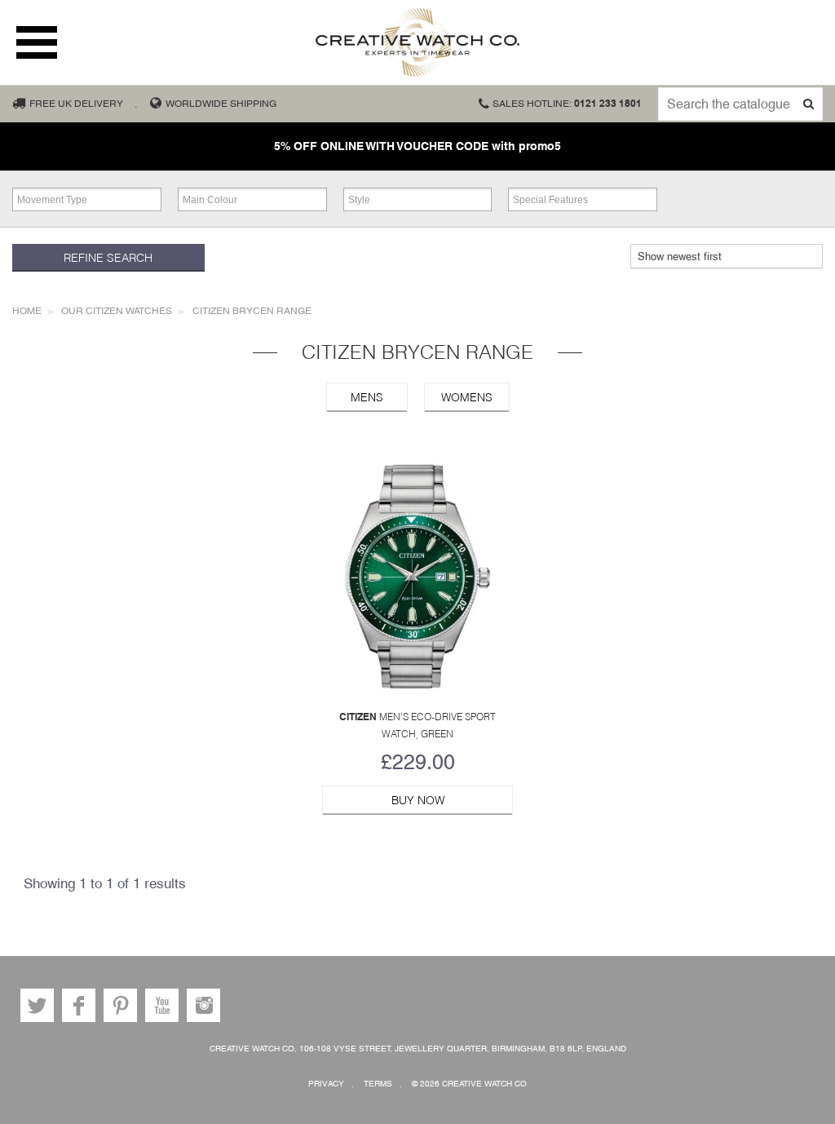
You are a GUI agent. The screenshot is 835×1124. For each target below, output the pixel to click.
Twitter (37, 1005)
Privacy (326, 1083)
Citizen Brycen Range (251, 310)
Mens (367, 397)
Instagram (203, 1005)
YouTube (162, 1005)
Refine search (108, 257)
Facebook (78, 1005)
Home (27, 310)
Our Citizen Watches (116, 310)
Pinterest (120, 1005)
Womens (467, 397)
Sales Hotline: (567, 103)
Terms (378, 1083)
